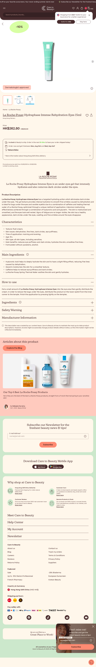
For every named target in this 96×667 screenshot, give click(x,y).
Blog (9, 552)
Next (92, 61)
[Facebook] (29, 617)
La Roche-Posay (13, 115)
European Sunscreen (57, 576)
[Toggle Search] (8, 8)
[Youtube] (86, 617)
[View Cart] (81, 8)
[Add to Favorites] (87, 115)
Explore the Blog (14, 348)
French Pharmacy (14, 580)
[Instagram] (9, 617)
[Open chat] (91, 662)
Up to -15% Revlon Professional (20, 576)
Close (89, 15)
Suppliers (52, 562)
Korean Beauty (54, 580)
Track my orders (55, 552)
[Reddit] (67, 617)
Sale (9, 572)
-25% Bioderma (54, 572)
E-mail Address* (15, 433)
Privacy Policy (54, 559)
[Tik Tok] (48, 617)
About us (11, 548)
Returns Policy (13, 562)
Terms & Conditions (56, 555)
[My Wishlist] (73, 8)
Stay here (83, 22)
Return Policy (13, 150)
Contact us (53, 548)
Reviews (10, 559)
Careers (10, 555)
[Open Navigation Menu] (4, 8)
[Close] (93, 626)
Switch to (66, 22)
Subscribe (48, 444)
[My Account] (77, 8)
